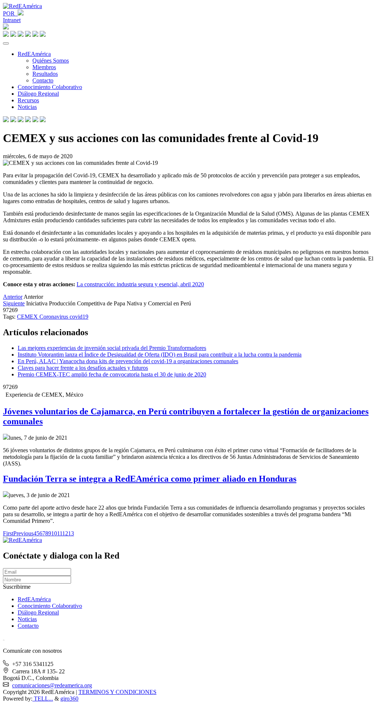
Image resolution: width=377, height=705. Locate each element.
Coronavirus (54, 316)
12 (65, 533)
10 (54, 533)
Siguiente (14, 303)
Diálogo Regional (38, 94)
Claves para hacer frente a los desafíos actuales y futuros (83, 368)
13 (71, 533)
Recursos (28, 100)
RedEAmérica (34, 54)
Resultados (45, 74)
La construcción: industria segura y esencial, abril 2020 (140, 284)
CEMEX (28, 316)
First (8, 533)
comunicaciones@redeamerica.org (52, 685)
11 (59, 533)
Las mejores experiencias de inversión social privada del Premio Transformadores (112, 348)
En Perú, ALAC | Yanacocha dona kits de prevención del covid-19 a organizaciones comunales (128, 361)
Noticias (27, 107)
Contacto (42, 80)
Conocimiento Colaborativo (50, 87)
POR (10, 13)
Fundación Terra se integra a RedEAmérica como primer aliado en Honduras (149, 478)
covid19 (79, 316)
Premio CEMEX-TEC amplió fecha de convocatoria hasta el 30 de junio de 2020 (112, 374)
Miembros (44, 67)
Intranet (12, 20)
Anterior (12, 297)
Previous (23, 533)
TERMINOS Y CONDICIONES (117, 692)
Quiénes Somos (50, 60)
